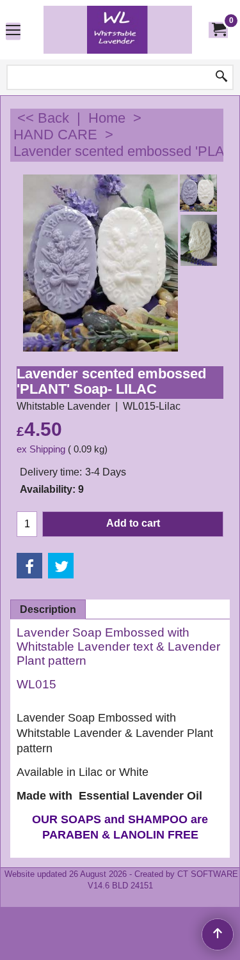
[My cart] (218, 30)
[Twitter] (61, 565)
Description (48, 609)
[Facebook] (29, 565)
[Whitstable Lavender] (118, 30)
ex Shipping (41, 449)
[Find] (221, 77)
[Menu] (13, 31)
